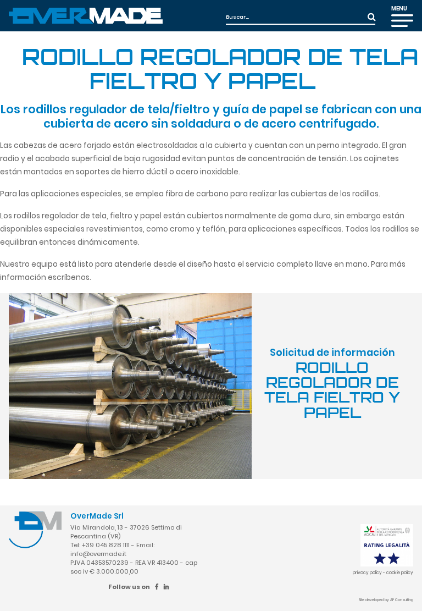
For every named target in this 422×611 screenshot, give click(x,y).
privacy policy (367, 573)
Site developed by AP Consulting (386, 599)
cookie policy (399, 573)
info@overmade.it (98, 553)
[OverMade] (86, 15)
